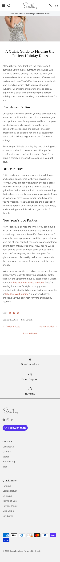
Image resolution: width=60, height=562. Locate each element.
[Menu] (3, 5)
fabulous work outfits (16, 294)
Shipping (7, 495)
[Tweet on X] (10, 313)
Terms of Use (10, 500)
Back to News (30, 333)
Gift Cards (8, 516)
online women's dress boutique (27, 282)
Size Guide (8, 510)
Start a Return (10, 490)
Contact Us (8, 446)
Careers (7, 451)
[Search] (10, 5)
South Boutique (16, 551)
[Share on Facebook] (14, 313)
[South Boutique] (30, 6)
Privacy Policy (10, 506)
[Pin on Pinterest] (18, 313)
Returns (7, 485)
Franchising (9, 461)
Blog (5, 466)
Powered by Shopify (32, 551)
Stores (6, 456)
